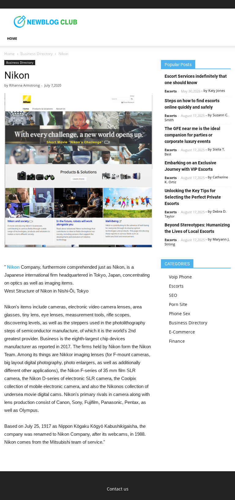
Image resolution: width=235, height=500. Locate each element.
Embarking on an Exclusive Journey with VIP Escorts (190, 166)
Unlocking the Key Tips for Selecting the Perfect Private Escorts (193, 197)
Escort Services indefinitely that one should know (196, 79)
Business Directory (37, 53)
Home (9, 53)
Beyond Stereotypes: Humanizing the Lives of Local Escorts (197, 228)
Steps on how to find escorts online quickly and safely (192, 104)
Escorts (171, 91)
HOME (12, 38)
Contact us (118, 489)
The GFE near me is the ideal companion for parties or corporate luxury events (192, 135)
